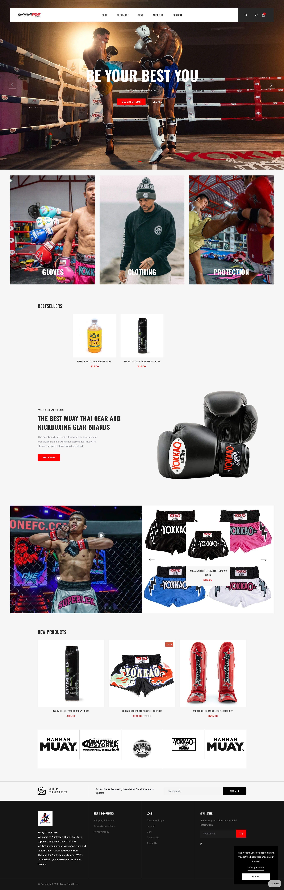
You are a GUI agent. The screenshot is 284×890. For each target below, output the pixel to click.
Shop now (48, 457)
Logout (151, 826)
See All (157, 102)
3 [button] (211, 595)
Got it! (255, 876)
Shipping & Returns (103, 820)
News (140, 15)
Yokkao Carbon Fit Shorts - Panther (142, 710)
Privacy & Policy (256, 867)
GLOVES (52, 271)
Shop (105, 15)
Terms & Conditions (104, 826)
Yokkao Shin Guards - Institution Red (213, 710)
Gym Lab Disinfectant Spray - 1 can (142, 361)
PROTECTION (231, 271)
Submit (235, 791)
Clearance (123, 15)
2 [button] (207, 595)
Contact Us (153, 837)
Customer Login (155, 820)
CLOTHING (142, 271)
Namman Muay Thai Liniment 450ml (95, 361)
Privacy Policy (101, 831)
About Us (158, 15)
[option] (142, 85)
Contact (177, 15)
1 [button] (139, 161)
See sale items (131, 102)
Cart (149, 831)
